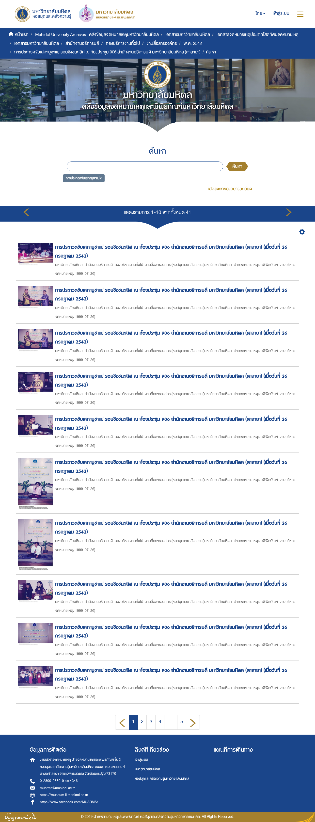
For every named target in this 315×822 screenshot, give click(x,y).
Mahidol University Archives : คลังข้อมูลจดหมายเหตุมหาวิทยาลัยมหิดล (97, 34)
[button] (260, 13)
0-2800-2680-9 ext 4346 (59, 781)
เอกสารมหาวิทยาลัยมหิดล (187, 34)
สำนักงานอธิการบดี (82, 43)
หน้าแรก (22, 34)
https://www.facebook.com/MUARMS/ (69, 802)
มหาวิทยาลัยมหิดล (147, 769)
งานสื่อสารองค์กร (162, 43)
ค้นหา (237, 166)
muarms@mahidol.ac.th (58, 788)
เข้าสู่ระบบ (141, 760)
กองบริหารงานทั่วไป (123, 43)
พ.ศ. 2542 (193, 43)
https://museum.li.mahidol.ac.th (64, 795)
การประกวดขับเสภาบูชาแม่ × (84, 178)
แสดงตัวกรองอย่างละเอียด (229, 189)
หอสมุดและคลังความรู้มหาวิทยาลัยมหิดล (162, 778)
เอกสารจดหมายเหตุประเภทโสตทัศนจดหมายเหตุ (258, 34)
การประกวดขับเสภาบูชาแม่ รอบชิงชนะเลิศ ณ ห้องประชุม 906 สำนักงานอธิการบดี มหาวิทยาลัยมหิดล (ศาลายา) (107, 52)
